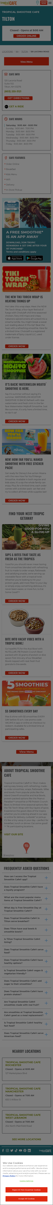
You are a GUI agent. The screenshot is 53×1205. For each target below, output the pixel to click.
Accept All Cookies (26, 1199)
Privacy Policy (9, 1176)
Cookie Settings (26, 1181)
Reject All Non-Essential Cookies (26, 1190)
